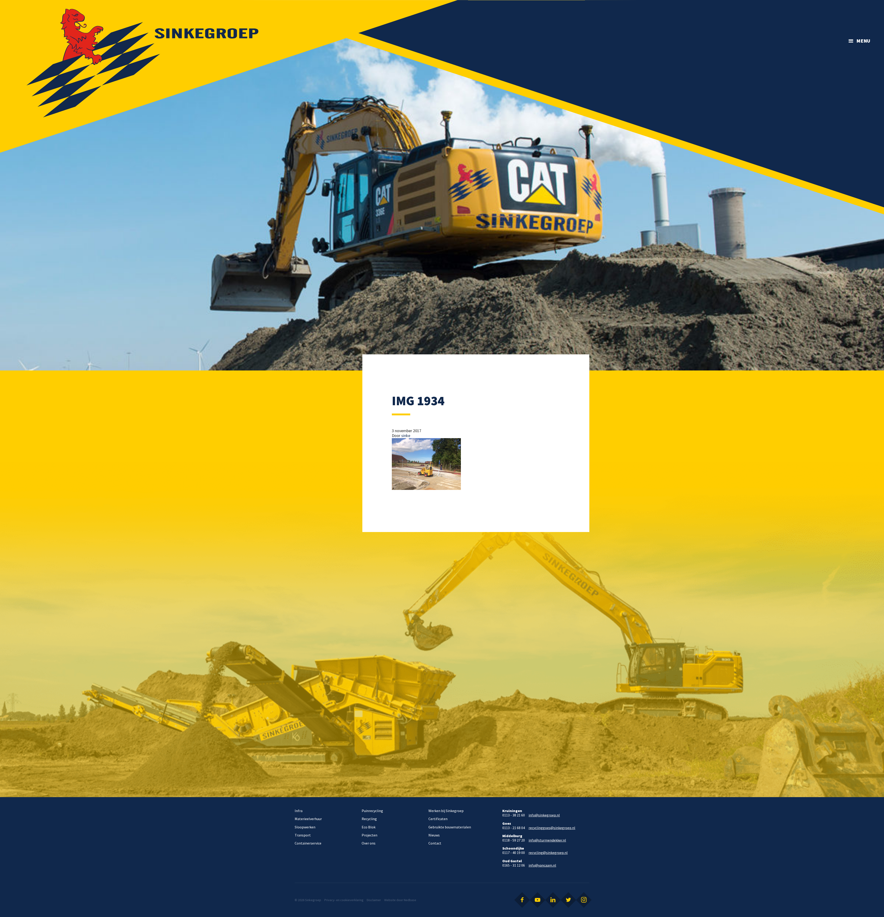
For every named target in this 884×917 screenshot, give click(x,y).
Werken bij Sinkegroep (446, 810)
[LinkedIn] (553, 900)
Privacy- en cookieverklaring (343, 900)
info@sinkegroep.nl (544, 815)
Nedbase (410, 900)
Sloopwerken (305, 827)
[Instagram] (584, 900)
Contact (434, 843)
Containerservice (308, 843)
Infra (298, 810)
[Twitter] (568, 900)
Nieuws (434, 835)
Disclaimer (374, 900)
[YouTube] (537, 900)
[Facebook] (522, 900)
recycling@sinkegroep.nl (548, 852)
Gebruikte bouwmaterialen (449, 827)
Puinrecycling (372, 810)
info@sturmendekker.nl (547, 840)
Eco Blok (368, 827)
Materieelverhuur (308, 818)
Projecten (369, 835)
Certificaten (438, 818)
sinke (405, 435)
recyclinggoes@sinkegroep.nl (552, 828)
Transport (303, 835)
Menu (863, 41)
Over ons (368, 843)
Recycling (369, 818)
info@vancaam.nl (542, 865)
